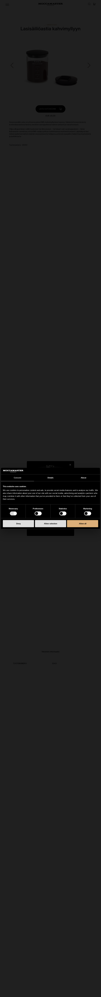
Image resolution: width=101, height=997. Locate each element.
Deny (18, 524)
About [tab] (83, 478)
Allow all (82, 524)
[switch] (38, 513)
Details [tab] (51, 478)
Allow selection (50, 524)
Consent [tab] (17, 478)
